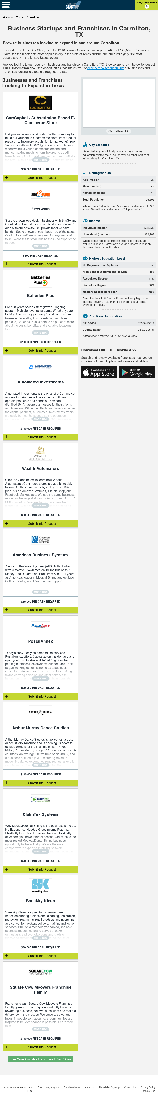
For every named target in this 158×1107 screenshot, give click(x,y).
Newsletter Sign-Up (109, 1087)
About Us (90, 1087)
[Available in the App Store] (99, 372)
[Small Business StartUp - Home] (73, 4)
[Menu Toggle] (6, 5)
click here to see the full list (105, 68)
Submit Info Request (42, 177)
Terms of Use (148, 1090)
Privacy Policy (147, 1087)
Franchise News (71, 1087)
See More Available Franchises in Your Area (40, 1059)
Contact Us (130, 1087)
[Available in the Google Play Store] (137, 372)
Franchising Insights (48, 1087)
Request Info (147, 4)
